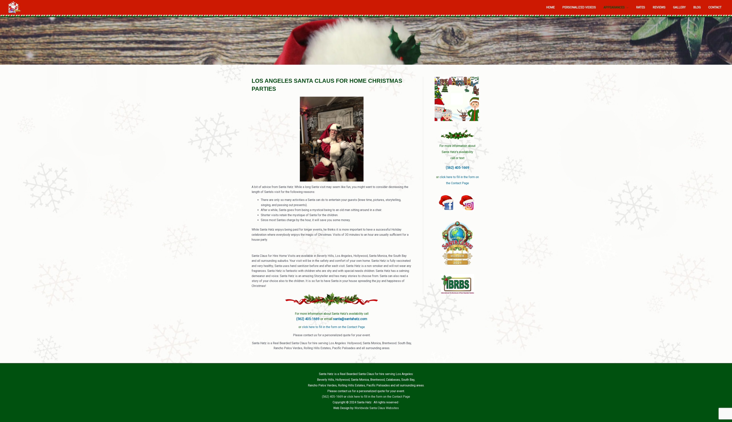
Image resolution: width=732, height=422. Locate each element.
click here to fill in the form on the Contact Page (333, 327)
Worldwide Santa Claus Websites (376, 408)
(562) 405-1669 (308, 319)
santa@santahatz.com (350, 319)
